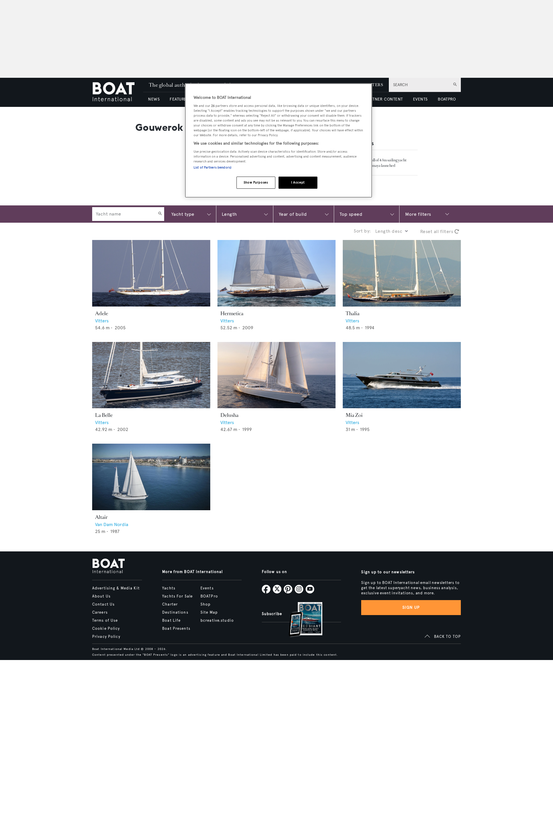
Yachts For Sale (177, 596)
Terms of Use (105, 620)
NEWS (154, 99)
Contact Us (103, 604)
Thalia (352, 313)
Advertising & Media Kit (116, 588)
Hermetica (231, 313)
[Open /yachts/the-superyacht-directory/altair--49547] (151, 477)
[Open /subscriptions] (300, 620)
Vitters (102, 321)
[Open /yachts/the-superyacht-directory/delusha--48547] (276, 375)
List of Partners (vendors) (212, 167)
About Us (101, 596)
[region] (278, 140)
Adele (101, 313)
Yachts (168, 588)
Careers (100, 612)
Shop (205, 604)
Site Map (209, 612)
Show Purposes (256, 182)
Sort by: (362, 231)
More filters (418, 214)
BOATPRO (447, 99)
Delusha (229, 415)
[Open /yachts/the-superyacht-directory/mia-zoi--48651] (402, 375)
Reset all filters (437, 231)
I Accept (298, 182)
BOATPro (209, 596)
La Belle (104, 415)
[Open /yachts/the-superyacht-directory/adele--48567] (151, 273)
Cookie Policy (106, 628)
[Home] (117, 92)
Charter (170, 604)
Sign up (411, 607)
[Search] (160, 214)
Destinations (175, 612)
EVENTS (420, 99)
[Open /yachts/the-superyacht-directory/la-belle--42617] (151, 375)
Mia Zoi (354, 415)
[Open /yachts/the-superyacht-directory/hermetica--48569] (276, 273)
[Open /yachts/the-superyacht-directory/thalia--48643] (402, 273)
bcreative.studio (217, 620)
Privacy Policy (106, 636)
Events (207, 588)
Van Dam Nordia (111, 524)
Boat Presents (176, 628)
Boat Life (171, 620)
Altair (101, 517)
